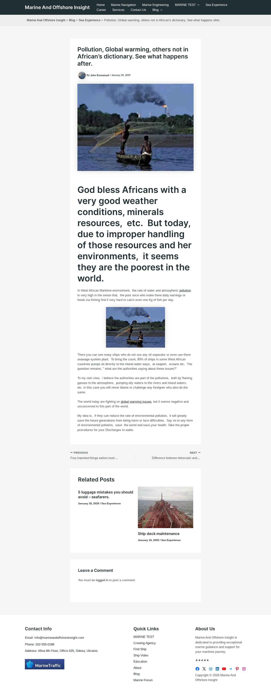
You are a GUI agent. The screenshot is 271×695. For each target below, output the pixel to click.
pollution (185, 290)
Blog (155, 10)
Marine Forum (143, 680)
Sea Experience (216, 5)
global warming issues (136, 401)
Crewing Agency (144, 643)
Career (101, 10)
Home (101, 5)
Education (140, 661)
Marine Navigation (123, 5)
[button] (197, 4)
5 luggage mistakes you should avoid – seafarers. (105, 494)
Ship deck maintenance (159, 533)
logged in (102, 580)
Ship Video (140, 655)
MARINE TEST (185, 5)
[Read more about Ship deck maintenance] (165, 507)
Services (118, 10)
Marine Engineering (155, 5)
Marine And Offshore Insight (57, 7)
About (137, 668)
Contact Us (138, 10)
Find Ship (139, 649)
